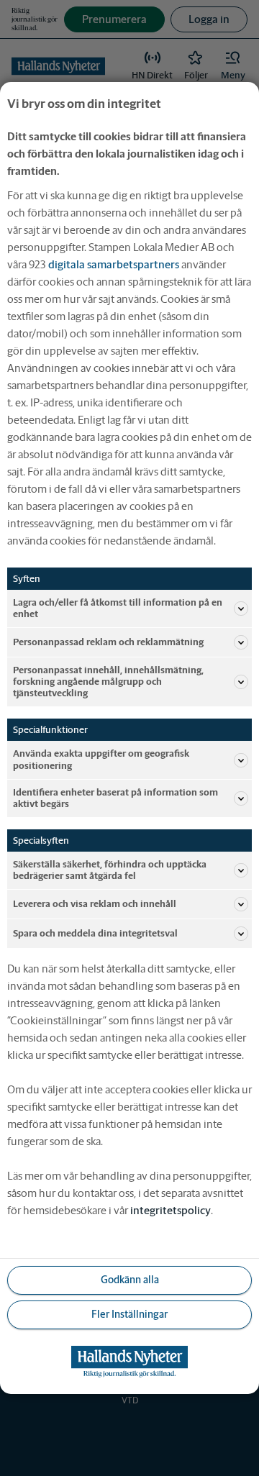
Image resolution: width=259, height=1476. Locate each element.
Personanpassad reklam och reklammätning (108, 642)
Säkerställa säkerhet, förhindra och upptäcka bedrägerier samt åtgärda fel (109, 870)
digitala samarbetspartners (113, 264)
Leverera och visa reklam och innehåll (94, 904)
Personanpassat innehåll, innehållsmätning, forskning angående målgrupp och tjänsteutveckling (108, 681)
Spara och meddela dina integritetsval (95, 933)
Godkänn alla (130, 1279)
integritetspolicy (170, 1210)
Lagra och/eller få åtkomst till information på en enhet (117, 608)
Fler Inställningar (129, 1314)
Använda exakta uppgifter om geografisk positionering (101, 759)
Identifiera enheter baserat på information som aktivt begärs (115, 798)
